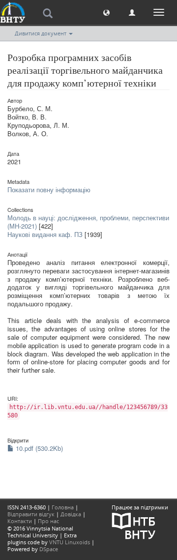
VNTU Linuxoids (69, 542)
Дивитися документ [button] (41, 33)
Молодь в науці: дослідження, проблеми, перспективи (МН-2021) (88, 222)
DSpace (48, 549)
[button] (106, 12)
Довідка (70, 514)
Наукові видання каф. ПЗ (45, 234)
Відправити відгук (31, 514)
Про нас (48, 521)
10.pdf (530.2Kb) (38, 448)
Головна (63, 507)
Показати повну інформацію (48, 189)
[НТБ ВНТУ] (134, 525)
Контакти (19, 521)
